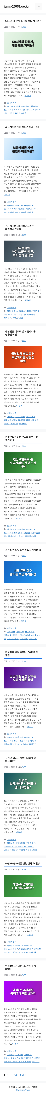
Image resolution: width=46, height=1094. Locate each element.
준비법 (20, 318)
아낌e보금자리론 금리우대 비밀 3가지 (20, 967)
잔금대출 (24, 744)
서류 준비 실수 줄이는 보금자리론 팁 (23, 549)
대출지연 (19, 205)
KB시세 (10, 106)
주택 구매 (33, 638)
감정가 (17, 106)
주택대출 (33, 952)
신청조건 (20, 536)
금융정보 (21, 529)
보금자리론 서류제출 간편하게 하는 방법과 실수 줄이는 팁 (22, 635)
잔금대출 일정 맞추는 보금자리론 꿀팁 (21, 653)
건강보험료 (11, 529)
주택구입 (33, 744)
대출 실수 (20, 631)
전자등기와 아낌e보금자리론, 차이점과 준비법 (19, 227)
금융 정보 (25, 106)
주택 (14, 318)
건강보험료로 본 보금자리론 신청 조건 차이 (21, 438)
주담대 (22, 850)
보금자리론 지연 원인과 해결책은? (22, 126)
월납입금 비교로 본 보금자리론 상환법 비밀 (20, 333)
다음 (23, 1075)
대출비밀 (28, 1054)
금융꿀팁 (10, 737)
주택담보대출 (20, 113)
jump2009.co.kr (16, 6)
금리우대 (10, 1054)
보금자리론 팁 (13, 638)
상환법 (6, 423)
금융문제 (10, 205)
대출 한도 (34, 106)
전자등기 (7, 318)
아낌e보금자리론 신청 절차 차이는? (22, 863)
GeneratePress (23, 1090)
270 (16, 1075)
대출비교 (10, 416)
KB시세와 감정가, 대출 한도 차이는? (23, 20)
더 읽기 (28, 95)
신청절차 (28, 945)
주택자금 (23, 423)
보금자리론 (11, 103)
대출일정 (19, 737)
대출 (9, 311)
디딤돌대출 (20, 843)
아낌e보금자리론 (19, 311)
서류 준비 (24, 638)
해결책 (30, 212)
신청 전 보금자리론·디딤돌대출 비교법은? (20, 759)
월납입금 (14, 423)
